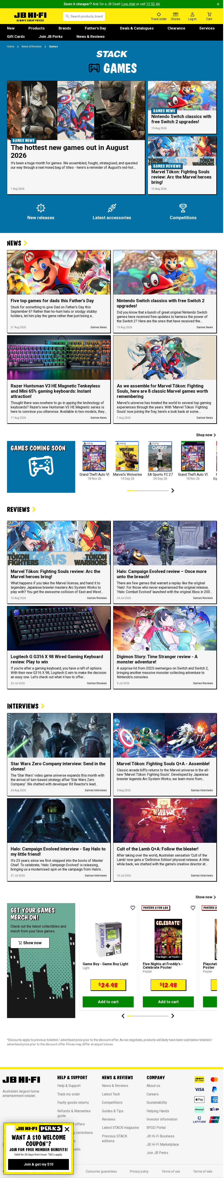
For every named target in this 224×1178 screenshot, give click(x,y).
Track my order (68, 1094)
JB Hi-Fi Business (160, 1136)
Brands (65, 28)
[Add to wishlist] (133, 908)
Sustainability (157, 1102)
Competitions (112, 1102)
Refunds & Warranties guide (74, 1113)
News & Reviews (91, 36)
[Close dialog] (67, 1129)
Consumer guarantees (101, 1171)
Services (207, 28)
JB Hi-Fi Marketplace (163, 1144)
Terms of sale (202, 1171)
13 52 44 (153, 4)
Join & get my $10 (38, 1164)
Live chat (128, 4)
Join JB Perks (51, 36)
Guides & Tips (112, 1111)
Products (36, 28)
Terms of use (171, 1171)
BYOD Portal (156, 1128)
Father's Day (95, 28)
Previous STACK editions (114, 1138)
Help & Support (68, 1086)
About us (153, 1086)
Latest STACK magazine (120, 1128)
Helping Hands (158, 1111)
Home (10, 46)
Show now (204, 897)
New (10, 28)
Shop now (204, 435)
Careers (153, 1094)
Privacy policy (139, 1171)
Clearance (176, 28)
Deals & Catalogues (137, 28)
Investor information (162, 1119)
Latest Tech (111, 1094)
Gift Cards (16, 36)
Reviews (108, 1119)
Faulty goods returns (73, 1102)
